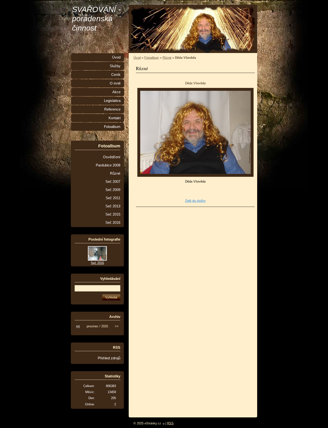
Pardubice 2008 (108, 165)
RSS (170, 423)
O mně (115, 83)
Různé (167, 57)
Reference (112, 109)
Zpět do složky (195, 201)
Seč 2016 (112, 222)
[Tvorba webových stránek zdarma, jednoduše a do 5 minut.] (163, 424)
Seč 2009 (112, 190)
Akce (116, 92)
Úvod (137, 57)
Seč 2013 (112, 206)
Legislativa (112, 101)
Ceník (116, 75)
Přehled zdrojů (109, 358)
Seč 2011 (113, 198)
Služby (115, 66)
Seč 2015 (112, 214)
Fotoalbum (151, 57)
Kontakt (115, 118)
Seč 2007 (112, 182)
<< (78, 326)
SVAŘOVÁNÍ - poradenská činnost (96, 18)
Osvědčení (111, 157)
